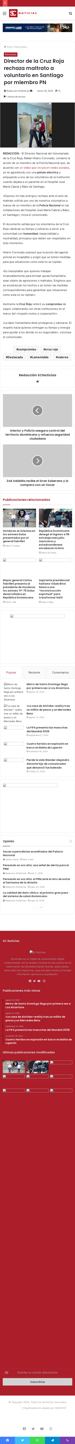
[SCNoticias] (23, 13)
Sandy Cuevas (12, 859)
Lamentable (40, 357)
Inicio (9, 46)
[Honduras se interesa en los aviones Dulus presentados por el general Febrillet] (19, 518)
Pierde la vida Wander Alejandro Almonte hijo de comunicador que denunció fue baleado (48, 763)
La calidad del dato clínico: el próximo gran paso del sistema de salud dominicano (35, 894)
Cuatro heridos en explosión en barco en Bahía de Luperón (47, 745)
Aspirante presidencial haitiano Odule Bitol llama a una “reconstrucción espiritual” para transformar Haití (54, 588)
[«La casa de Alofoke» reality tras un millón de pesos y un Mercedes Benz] (14, 713)
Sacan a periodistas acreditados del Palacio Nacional (33, 853)
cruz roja (51, 349)
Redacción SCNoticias (18, 90)
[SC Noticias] (37, 27)
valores (63, 357)
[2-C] (37, 617)
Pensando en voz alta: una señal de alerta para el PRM (36, 867)
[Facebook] (31, 981)
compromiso (27, 349)
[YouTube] (40, 981)
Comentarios (60, 672)
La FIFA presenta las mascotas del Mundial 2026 (47, 729)
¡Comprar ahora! (37, 1419)
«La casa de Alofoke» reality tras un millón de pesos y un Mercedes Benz (49, 709)
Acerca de (23, 1413)
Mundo (61, 1413)
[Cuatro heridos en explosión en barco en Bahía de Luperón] (14, 749)
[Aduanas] (30, 786)
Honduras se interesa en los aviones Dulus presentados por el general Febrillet (19, 536)
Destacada (15, 357)
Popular (11, 672)
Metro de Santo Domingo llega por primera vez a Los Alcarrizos (48, 686)
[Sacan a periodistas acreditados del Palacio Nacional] (61, 1081)
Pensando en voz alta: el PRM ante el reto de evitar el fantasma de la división (36, 881)
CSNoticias (15, 1407)
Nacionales (21, 46)
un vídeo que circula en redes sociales (44, 167)
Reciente (34, 672)
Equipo (36, 1413)
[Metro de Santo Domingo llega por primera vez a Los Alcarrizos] (14, 692)
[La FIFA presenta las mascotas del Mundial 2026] (14, 732)
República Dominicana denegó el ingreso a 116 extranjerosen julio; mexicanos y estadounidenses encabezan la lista (54, 539)
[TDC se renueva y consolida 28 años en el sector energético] (37, 1095)
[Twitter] (35, 981)
